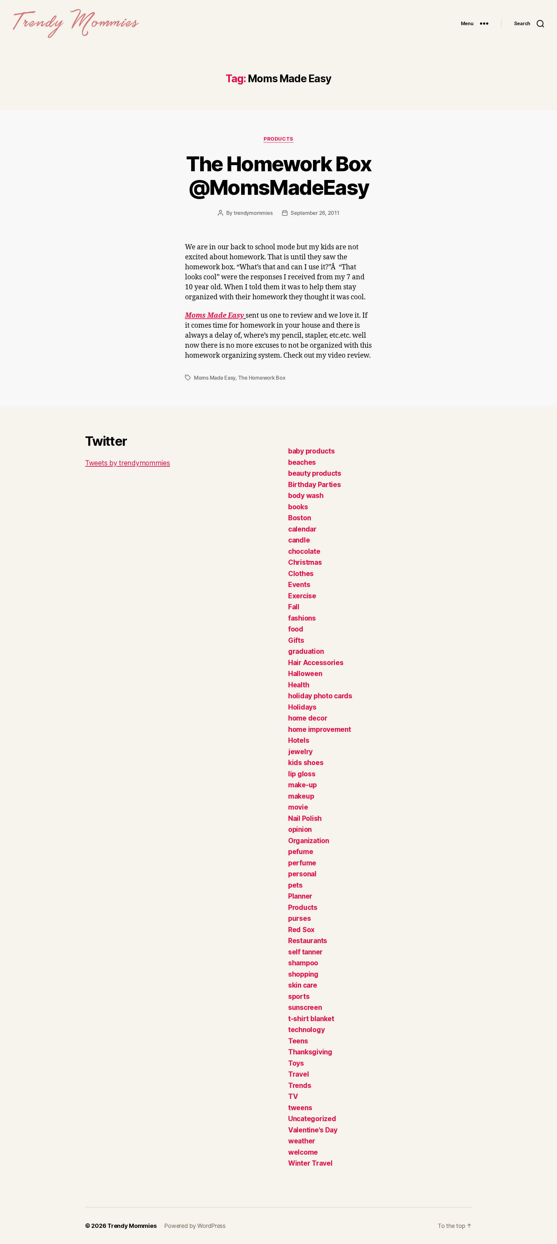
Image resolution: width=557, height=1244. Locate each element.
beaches (302, 462)
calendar (302, 529)
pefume (300, 852)
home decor (307, 718)
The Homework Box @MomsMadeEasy (278, 175)
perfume (302, 863)
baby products (311, 451)
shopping (303, 974)
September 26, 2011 (315, 213)
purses (299, 918)
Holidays (302, 707)
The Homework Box (262, 377)
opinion (300, 829)
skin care (302, 985)
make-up (302, 785)
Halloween (305, 674)
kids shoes (305, 763)
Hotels (298, 740)
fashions (302, 618)
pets (295, 885)
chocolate (304, 551)
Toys (296, 1063)
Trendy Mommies (131, 1225)
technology (306, 1030)
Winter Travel (310, 1163)
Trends (299, 1085)
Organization (308, 841)
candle (299, 540)
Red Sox (301, 930)
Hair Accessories (316, 663)
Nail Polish (305, 818)
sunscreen (305, 1007)
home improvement (319, 729)
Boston (299, 518)
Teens (298, 1041)
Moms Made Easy (214, 315)
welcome (303, 1152)
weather (301, 1141)
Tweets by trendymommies (127, 463)
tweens (300, 1108)
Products (278, 139)
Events (299, 585)
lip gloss (302, 774)
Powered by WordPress (195, 1225)
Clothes (301, 574)
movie (298, 807)
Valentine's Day (312, 1130)
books (298, 507)
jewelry (300, 752)
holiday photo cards (320, 696)
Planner (300, 896)
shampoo (303, 963)
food (295, 629)
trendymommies (253, 213)
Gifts (296, 640)
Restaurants (307, 941)
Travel (298, 1074)
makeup (301, 796)
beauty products (314, 473)
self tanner (305, 952)
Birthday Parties (314, 485)
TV (293, 1096)
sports (298, 996)
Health (298, 685)
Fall (293, 607)
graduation (306, 651)
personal (302, 874)
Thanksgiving (310, 1052)
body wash (306, 496)
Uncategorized (312, 1119)
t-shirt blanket (311, 1019)
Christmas (305, 562)
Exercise (302, 596)
